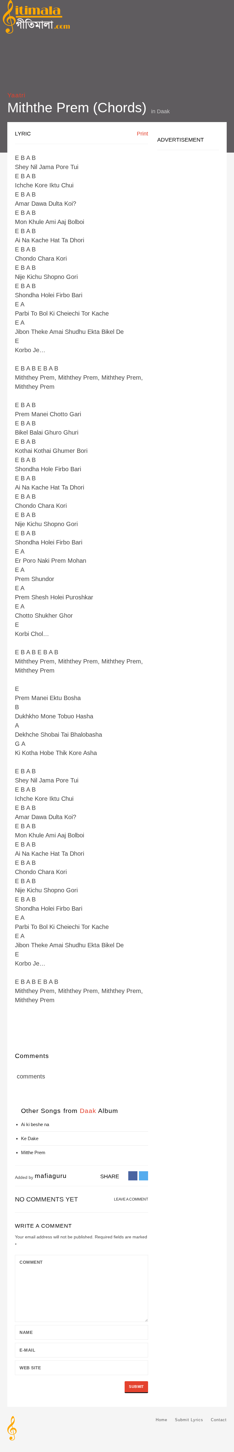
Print (141, 134)
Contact (219, 1420)
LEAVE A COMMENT (131, 1199)
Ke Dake (29, 1138)
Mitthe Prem (33, 1152)
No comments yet (46, 1199)
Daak (163, 111)
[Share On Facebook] (132, 1175)
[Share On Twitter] (143, 1175)
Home (161, 1420)
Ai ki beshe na (35, 1124)
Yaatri (16, 95)
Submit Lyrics (189, 1420)
